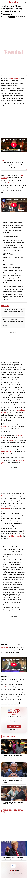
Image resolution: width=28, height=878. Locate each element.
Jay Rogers (5, 782)
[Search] (25, 2)
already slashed (6, 687)
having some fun (15, 78)
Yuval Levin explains (15, 536)
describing (4, 647)
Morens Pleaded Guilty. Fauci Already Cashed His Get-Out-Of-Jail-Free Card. (13, 779)
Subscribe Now (14, 729)
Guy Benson (4, 17)
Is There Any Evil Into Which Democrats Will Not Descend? (13, 803)
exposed (11, 440)
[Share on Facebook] (9, 703)
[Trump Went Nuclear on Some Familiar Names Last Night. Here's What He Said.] (14, 848)
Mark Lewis (5, 806)
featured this (10, 183)
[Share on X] (2, 703)
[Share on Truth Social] (5, 703)
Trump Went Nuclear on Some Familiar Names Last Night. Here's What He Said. (13, 858)
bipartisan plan (6, 496)
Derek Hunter (5, 759)
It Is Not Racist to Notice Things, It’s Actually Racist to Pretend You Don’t (12, 756)
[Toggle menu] (2, 2)
